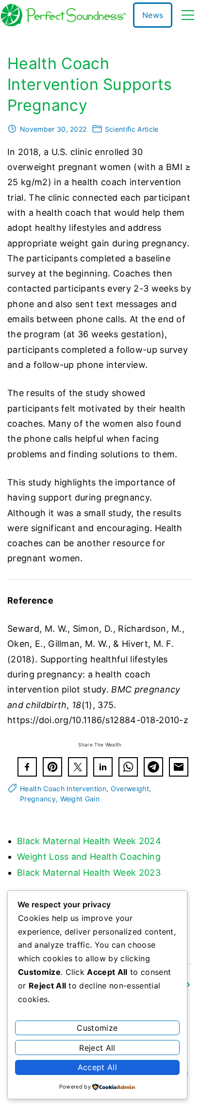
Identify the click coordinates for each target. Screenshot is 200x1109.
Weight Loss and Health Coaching (89, 856)
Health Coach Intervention (63, 788)
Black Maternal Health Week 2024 (89, 841)
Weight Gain (80, 799)
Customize (97, 1028)
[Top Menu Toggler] (188, 15)
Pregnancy (38, 799)
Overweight (130, 788)
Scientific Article (132, 129)
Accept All (97, 1067)
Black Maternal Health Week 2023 (89, 872)
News (152, 15)
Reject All (97, 1048)
